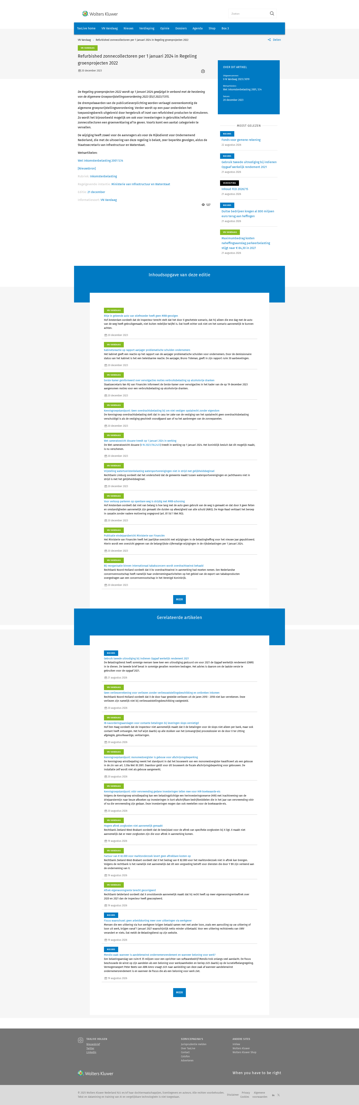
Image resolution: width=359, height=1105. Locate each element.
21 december (96, 192)
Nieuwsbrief (93, 1044)
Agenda (198, 28)
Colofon (185, 1056)
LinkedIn (91, 1052)
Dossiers (181, 28)
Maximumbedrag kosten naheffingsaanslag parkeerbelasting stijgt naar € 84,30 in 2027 (246, 243)
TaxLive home (86, 28)
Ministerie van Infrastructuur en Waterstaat (140, 184)
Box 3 (225, 28)
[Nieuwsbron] (87, 168)
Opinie (164, 28)
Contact (185, 1052)
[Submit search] (272, 13)
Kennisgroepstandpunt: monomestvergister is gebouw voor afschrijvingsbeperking (151, 757)
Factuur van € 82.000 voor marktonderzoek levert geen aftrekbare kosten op (147, 856)
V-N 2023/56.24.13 (150, 445)
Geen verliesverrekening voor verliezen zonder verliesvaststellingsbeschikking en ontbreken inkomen (162, 692)
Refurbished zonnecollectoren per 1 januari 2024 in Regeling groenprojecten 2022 (142, 40)
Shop (212, 28)
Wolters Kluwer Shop (244, 1052)
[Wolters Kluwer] (100, 13)
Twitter (90, 1048)
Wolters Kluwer (241, 1048)
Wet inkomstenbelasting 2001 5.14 (100, 160)
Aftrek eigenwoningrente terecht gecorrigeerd (130, 890)
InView (236, 1044)
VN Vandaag (110, 28)
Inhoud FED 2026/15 (235, 189)
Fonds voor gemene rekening (241, 140)
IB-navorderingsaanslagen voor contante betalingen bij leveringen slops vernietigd (151, 723)
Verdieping (146, 28)
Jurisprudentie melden (193, 1044)
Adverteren (187, 1060)
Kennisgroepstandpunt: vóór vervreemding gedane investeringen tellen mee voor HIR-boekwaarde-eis (162, 791)
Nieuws (128, 28)
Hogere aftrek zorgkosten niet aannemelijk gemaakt (133, 825)
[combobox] (248, 13)
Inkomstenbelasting (103, 176)
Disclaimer (233, 1094)
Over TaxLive (188, 1048)
